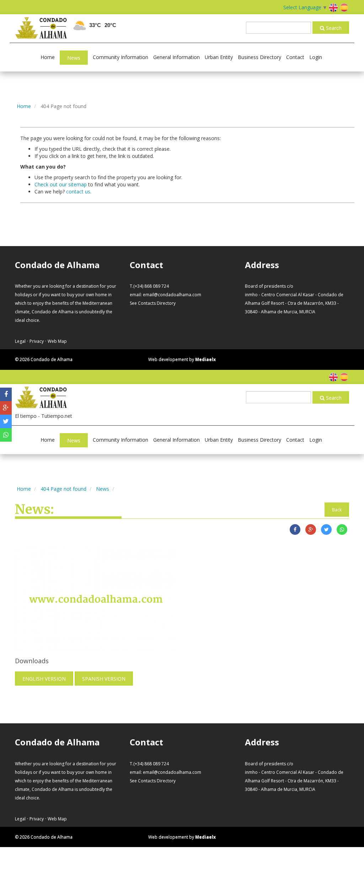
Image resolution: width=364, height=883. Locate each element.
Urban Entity (219, 57)
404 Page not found (63, 488)
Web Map (57, 341)
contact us (78, 191)
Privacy (37, 341)
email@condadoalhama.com (172, 295)
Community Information (120, 57)
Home (48, 57)
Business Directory (259, 57)
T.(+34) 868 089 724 (149, 286)
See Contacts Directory (153, 303)
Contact (295, 57)
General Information (176, 57)
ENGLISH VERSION (44, 678)
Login (315, 57)
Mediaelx (205, 359)
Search (333, 28)
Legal (20, 341)
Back (337, 510)
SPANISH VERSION (103, 678)
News (73, 57)
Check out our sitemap (60, 184)
